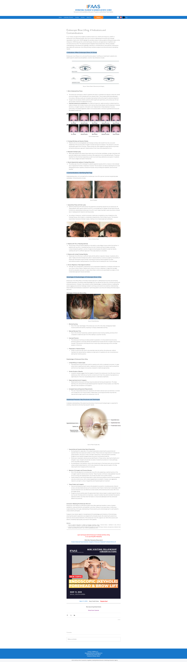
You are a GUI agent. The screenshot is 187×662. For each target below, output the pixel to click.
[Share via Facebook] (67, 615)
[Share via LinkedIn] (74, 615)
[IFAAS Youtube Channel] (121, 17)
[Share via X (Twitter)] (71, 615)
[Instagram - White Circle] (118, 17)
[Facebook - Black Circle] (124, 17)
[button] (127, 17)
